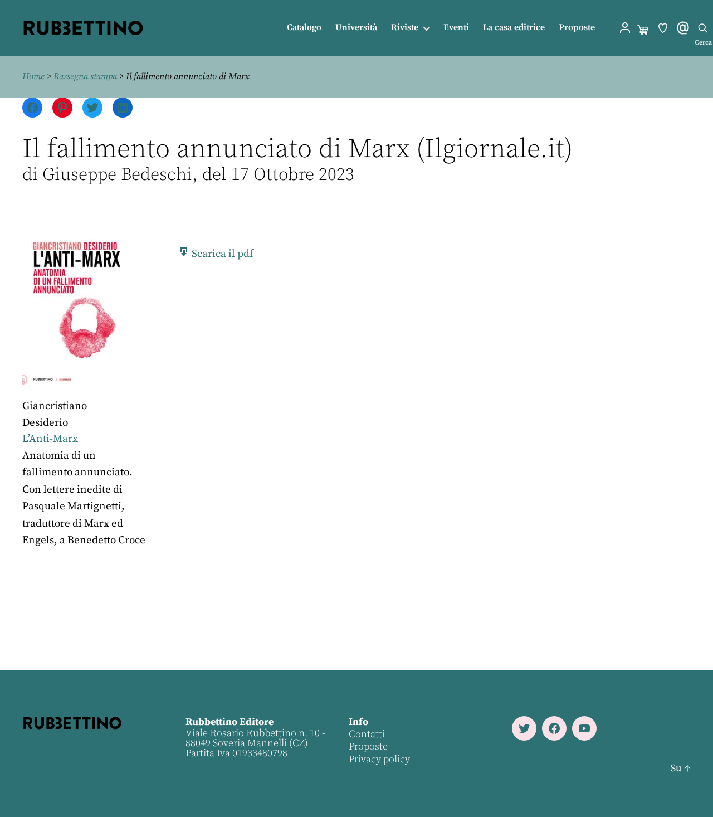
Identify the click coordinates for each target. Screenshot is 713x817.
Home (33, 76)
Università (356, 27)
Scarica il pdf (221, 253)
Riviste (404, 27)
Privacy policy (379, 759)
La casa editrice (514, 27)
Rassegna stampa (85, 76)
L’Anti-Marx (50, 438)
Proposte (577, 27)
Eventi (456, 27)
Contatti (367, 734)
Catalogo (304, 27)
